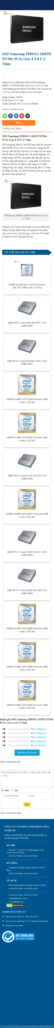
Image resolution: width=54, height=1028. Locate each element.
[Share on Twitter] (16, 115)
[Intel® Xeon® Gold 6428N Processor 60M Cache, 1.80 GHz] (27, 614)
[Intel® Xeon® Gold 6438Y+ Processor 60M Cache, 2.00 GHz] (27, 499)
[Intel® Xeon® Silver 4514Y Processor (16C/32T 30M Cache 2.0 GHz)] (27, 270)
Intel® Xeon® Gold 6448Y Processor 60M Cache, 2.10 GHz (27, 439)
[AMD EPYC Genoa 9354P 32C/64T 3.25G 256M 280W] (27, 538)
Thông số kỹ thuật (11, 128)
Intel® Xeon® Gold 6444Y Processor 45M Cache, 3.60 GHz (27, 706)
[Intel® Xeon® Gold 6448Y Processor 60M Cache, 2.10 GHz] (27, 423)
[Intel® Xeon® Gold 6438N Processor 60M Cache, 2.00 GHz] (27, 652)
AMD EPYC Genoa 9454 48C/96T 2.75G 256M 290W (27, 324)
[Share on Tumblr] (27, 115)
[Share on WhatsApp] (4, 115)
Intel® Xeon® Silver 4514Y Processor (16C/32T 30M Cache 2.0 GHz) (27, 286)
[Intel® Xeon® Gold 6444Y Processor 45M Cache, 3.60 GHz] (27, 690)
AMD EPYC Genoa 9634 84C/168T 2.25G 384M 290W (27, 362)
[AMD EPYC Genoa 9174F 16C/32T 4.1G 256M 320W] (27, 461)
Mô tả (19, 123)
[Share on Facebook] (10, 115)
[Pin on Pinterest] (21, 115)
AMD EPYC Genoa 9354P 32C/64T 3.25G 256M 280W (27, 553)
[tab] (26, 122)
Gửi (27, 804)
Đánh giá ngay (27, 752)
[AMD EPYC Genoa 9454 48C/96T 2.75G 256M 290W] (27, 308)
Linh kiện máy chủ (17, 109)
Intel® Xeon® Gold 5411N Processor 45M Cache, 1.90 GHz (27, 400)
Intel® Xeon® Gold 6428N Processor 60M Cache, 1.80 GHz (27, 630)
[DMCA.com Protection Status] (15, 905)
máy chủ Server (9, 233)
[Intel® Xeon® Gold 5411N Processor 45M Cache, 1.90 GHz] (27, 385)
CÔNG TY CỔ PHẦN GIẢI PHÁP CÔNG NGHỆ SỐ (32, 1026)
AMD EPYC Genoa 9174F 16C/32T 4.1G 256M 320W (27, 477)
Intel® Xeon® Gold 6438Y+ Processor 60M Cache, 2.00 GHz (27, 515)
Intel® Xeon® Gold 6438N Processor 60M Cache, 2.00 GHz (27, 668)
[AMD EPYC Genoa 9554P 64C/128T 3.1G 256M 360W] (27, 576)
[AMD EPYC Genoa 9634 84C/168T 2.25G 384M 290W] (27, 346)
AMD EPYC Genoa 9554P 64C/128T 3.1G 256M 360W (27, 592)
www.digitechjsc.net (16, 902)
